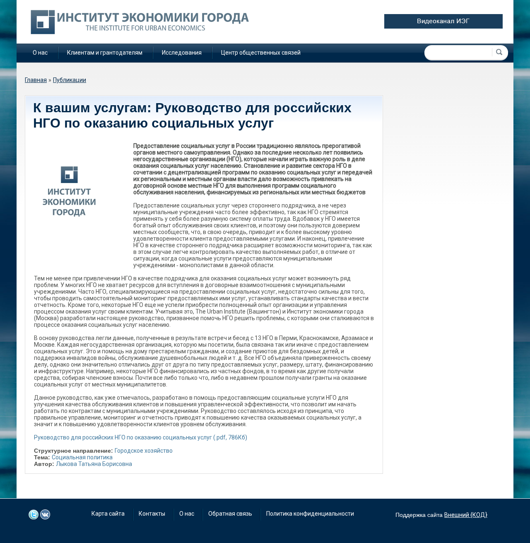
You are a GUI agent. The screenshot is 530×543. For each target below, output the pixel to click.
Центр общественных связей (261, 52)
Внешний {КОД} (465, 515)
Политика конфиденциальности (310, 513)
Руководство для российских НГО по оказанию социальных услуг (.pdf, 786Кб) (140, 437)
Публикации (69, 80)
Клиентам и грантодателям (104, 52)
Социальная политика (82, 457)
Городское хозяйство (144, 450)
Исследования (182, 52)
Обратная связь (230, 513)
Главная (36, 80)
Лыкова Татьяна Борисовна (94, 464)
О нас (40, 52)
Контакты (152, 513)
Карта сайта (108, 513)
